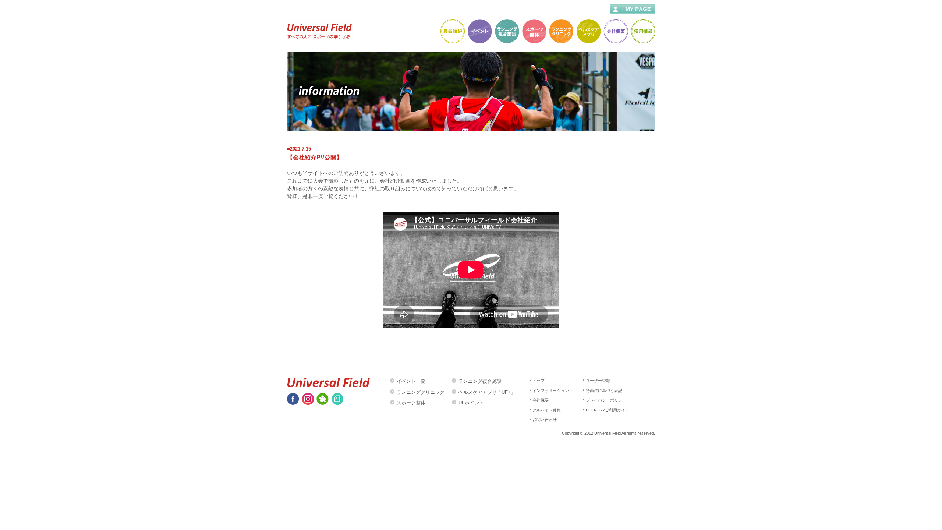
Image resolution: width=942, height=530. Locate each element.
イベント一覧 (411, 381)
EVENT (479, 31)
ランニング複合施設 (480, 381)
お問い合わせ (544, 419)
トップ (538, 380)
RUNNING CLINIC (561, 31)
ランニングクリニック (421, 392)
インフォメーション (550, 390)
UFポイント (471, 403)
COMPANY (615, 31)
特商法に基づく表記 (604, 390)
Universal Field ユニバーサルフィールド (320, 30)
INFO (452, 31)
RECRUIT (642, 31)
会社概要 (540, 400)
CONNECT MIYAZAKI (506, 31)
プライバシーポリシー (606, 400)
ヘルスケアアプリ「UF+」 (487, 392)
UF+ (588, 31)
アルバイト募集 (546, 410)
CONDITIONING (533, 31)
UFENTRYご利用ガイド (607, 410)
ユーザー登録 (598, 380)
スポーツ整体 (411, 403)
